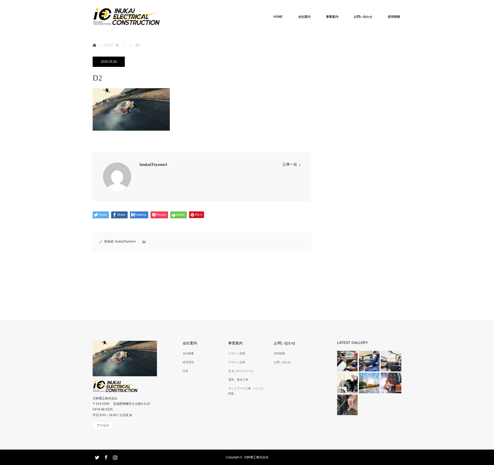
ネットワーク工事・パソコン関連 (246, 391)
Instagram (114, 456)
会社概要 (188, 353)
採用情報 (394, 17)
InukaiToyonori (153, 164)
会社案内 (304, 17)
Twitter (96, 456)
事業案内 (332, 17)
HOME (278, 17)
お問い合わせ (363, 17)
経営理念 (188, 362)
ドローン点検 (236, 362)
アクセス (103, 425)
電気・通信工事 (238, 379)
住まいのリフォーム (241, 370)
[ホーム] (94, 39)
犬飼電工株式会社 (256, 457)
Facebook (105, 456)
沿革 (185, 370)
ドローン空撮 (236, 353)
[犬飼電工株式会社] (160, 17)
